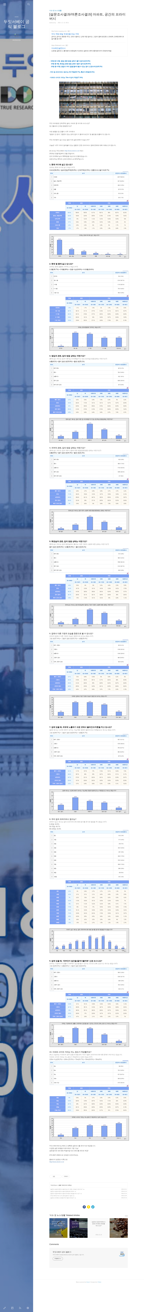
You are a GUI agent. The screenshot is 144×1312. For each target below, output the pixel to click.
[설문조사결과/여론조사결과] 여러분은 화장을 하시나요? (65, 1193)
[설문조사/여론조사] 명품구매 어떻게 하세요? (62, 1198)
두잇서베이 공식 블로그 (16, 24)
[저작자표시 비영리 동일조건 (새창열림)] (72, 1176)
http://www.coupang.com (59, 31)
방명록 (12, 1308)
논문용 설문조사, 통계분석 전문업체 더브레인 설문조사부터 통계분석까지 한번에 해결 (81, 51)
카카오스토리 (88, 1206)
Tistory (99, 1282)
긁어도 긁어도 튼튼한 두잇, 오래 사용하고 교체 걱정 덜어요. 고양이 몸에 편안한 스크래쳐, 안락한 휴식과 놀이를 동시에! (87, 38)
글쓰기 (5, 1308)
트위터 (92, 1206)
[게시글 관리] (59, 1176)
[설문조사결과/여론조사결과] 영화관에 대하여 (62, 1191)
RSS (20, 1308)
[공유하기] (57, 1176)
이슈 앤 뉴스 (54, 1185)
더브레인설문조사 (58, 48)
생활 (59, 1185)
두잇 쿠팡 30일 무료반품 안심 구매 (65, 34)
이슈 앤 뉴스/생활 (55, 10)
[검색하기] (29, 4)
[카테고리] (4, 4)
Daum (88, 1282)
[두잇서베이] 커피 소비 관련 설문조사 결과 (61, 1195)
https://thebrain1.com (58, 45)
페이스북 (84, 1206)
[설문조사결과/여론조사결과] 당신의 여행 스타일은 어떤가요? (66, 1189)
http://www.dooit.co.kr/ (72, 151)
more (126, 1215)
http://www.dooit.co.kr (56, 1162)
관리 (28, 1308)
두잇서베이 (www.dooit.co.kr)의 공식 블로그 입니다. (68, 1254)
